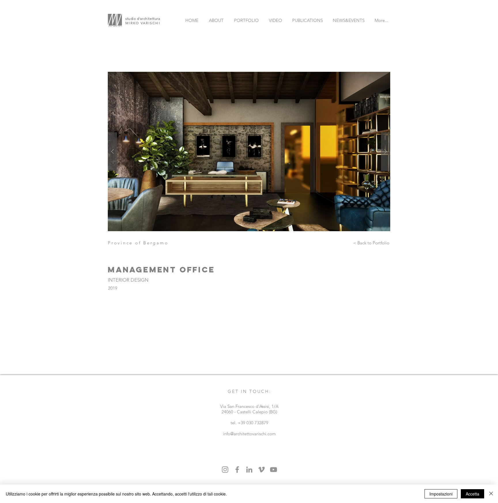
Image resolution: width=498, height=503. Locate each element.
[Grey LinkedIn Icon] (249, 469)
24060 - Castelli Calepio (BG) (249, 412)
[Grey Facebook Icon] (237, 469)
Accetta (472, 494)
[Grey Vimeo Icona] (261, 469)
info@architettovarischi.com (249, 433)
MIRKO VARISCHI (142, 23)
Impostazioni (440, 494)
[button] (249, 151)
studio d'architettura (142, 18)
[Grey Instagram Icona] (225, 469)
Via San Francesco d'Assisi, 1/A (249, 406)
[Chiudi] (491, 493)
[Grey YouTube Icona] (273, 469)
